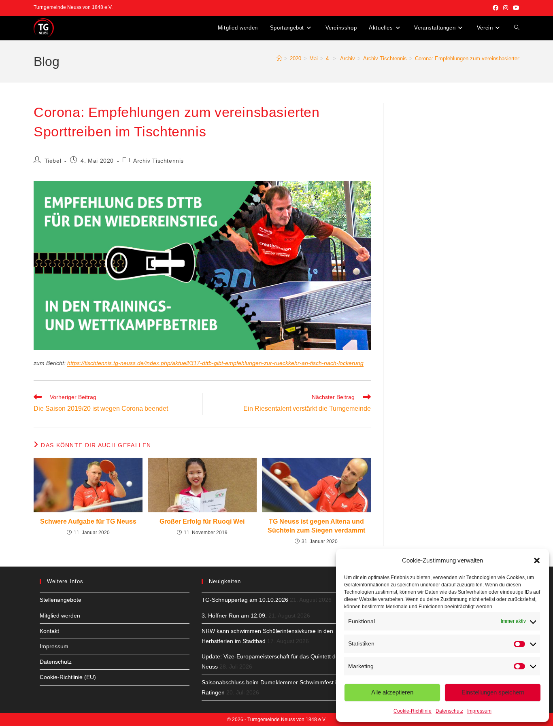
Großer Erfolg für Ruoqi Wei (202, 521)
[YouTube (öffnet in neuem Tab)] (514, 8)
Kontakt (49, 631)
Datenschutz (449, 711)
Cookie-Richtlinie (412, 711)
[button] (537, 560)
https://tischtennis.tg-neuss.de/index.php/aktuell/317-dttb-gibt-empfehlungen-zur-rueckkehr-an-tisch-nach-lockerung (215, 363)
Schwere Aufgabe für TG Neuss (88, 521)
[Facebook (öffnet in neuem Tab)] (495, 8)
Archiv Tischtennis (158, 160)
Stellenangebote (60, 600)
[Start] (279, 58)
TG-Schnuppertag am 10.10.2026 (245, 600)
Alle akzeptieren (392, 692)
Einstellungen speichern (493, 692)
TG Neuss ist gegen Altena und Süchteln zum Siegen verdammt (316, 526)
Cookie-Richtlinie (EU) (68, 677)
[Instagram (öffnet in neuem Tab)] (505, 8)
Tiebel (53, 160)
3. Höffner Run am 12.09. (234, 615)
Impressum (479, 711)
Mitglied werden (60, 615)
